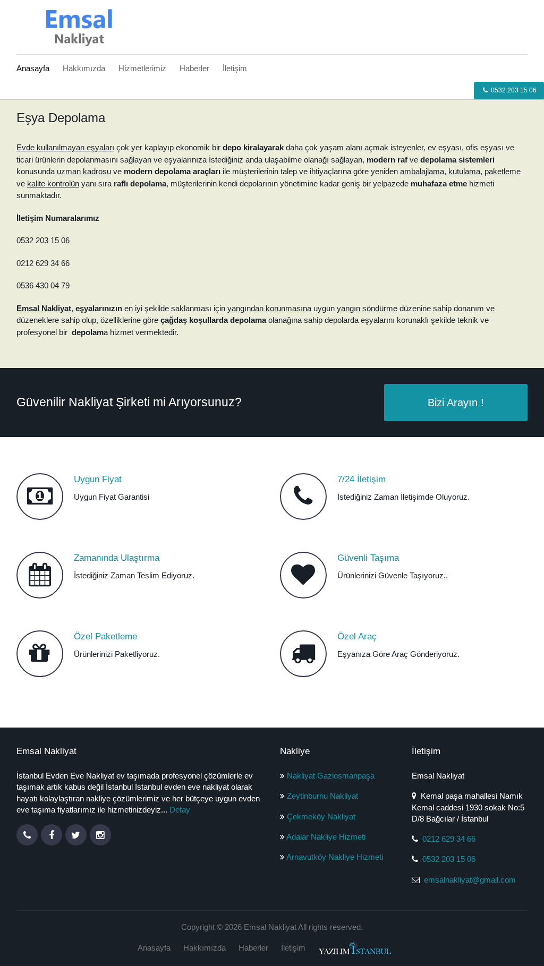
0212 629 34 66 (448, 838)
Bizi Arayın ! (456, 402)
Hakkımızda (84, 68)
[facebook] (51, 834)
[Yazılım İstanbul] (355, 947)
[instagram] (100, 834)
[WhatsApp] (27, 834)
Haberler (194, 68)
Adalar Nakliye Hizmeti (326, 836)
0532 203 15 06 (513, 90)
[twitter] (76, 834)
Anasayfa (32, 68)
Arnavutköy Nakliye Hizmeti (334, 856)
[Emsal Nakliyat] (74, 26)
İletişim (235, 68)
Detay (179, 809)
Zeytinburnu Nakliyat (322, 795)
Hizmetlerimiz (142, 68)
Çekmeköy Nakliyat (321, 816)
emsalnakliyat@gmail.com (470, 879)
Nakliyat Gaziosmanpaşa (331, 775)
